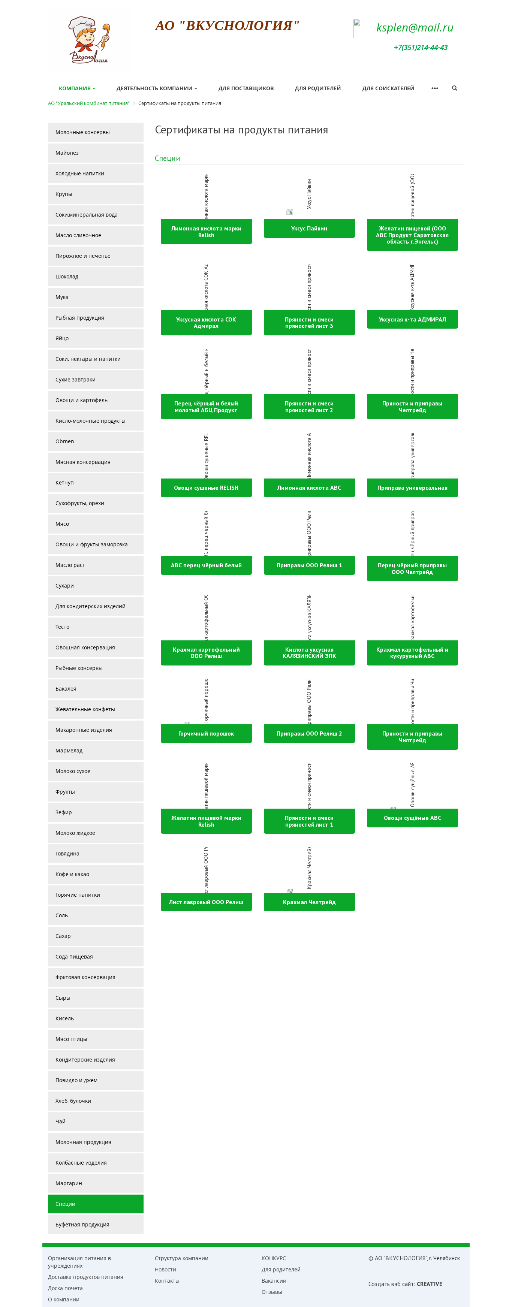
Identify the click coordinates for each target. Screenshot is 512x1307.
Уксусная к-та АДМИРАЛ (412, 319)
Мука (62, 297)
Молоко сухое (72, 771)
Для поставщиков (246, 88)
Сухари (64, 585)
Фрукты (65, 791)
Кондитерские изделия (85, 1059)
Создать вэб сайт (391, 1284)
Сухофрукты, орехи (79, 503)
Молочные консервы (82, 132)
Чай (60, 1121)
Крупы (63, 193)
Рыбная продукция (79, 317)
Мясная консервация (83, 461)
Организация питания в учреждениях (79, 1262)
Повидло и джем (76, 1080)
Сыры (62, 997)
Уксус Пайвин (309, 228)
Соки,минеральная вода (86, 214)
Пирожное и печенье (83, 255)
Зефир (63, 812)
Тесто (62, 626)
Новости (165, 1269)
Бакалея (65, 688)
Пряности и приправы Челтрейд (412, 406)
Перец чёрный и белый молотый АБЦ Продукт (206, 406)
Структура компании (181, 1258)
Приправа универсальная (412, 487)
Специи (167, 158)
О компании (63, 1299)
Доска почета (65, 1288)
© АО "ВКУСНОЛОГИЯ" (397, 1258)
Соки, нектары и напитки (88, 358)
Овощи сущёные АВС (412, 817)
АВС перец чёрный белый (206, 565)
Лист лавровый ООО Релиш (206, 902)
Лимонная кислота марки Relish (206, 231)
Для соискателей (388, 88)
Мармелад (68, 750)
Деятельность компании (155, 88)
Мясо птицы (71, 1038)
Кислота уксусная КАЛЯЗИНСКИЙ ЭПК (309, 653)
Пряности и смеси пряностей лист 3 (309, 323)
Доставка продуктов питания (85, 1276)
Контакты (167, 1280)
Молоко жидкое (75, 832)
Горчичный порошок (206, 733)
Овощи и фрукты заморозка (91, 544)
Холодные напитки (79, 173)
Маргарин (68, 1183)
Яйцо (62, 338)
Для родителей (318, 88)
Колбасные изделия (81, 1162)
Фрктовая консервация (85, 977)
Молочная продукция (83, 1141)
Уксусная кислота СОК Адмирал (206, 323)
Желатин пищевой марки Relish (206, 821)
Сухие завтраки (75, 379)
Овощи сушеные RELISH (206, 487)
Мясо (62, 523)
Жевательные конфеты (85, 709)
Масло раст (70, 564)
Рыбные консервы (79, 667)
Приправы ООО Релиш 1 (309, 565)
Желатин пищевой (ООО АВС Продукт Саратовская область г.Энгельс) (412, 234)
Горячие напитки (77, 894)
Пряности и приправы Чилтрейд (412, 737)
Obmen (64, 441)
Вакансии (274, 1280)
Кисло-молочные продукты (90, 420)
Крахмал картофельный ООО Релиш (206, 653)
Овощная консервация (85, 647)
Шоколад (66, 276)
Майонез (67, 152)
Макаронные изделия (83, 729)
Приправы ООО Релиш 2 (309, 733)
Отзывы (272, 1291)
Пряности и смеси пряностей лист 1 (309, 821)
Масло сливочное (78, 235)
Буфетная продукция (82, 1224)
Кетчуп (64, 482)
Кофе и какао (72, 874)
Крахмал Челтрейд (309, 902)
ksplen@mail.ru (415, 27)
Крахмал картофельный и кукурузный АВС (412, 653)
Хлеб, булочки (73, 1100)
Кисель (64, 1018)
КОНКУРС (274, 1258)
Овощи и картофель (81, 400)
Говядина (67, 853)
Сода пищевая (74, 956)
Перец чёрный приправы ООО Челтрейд (412, 568)
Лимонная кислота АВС (309, 487)
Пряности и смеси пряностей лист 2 (309, 406)
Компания (75, 88)
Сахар (63, 935)
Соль (61, 915)
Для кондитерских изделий (90, 606)
